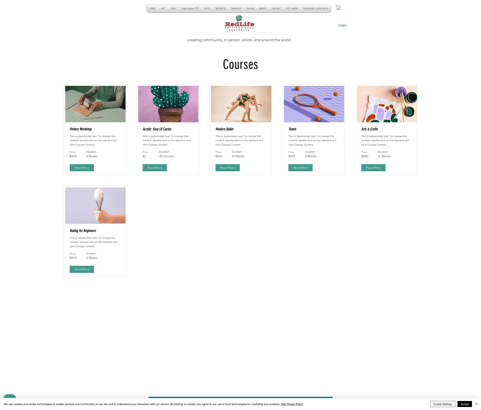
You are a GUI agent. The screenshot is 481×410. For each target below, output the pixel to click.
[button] (173, 8)
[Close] (476, 404)
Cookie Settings (442, 404)
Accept (465, 404)
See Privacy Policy (292, 404)
